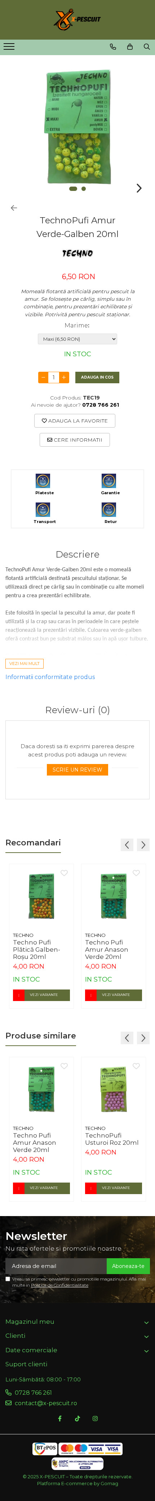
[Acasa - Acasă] (77, 19)
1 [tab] (73, 188)
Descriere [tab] (77, 554)
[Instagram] (95, 1419)
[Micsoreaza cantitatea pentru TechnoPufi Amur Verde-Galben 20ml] (43, 377)
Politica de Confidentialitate (59, 1285)
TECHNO (23, 935)
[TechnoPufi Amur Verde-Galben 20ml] (77, 127)
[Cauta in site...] (147, 47)
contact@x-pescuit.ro (45, 1403)
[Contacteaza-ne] (113, 47)
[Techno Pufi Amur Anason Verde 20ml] (113, 896)
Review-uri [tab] (77, 710)
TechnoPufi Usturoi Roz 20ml (112, 1139)
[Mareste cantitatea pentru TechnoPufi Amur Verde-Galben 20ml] (64, 377)
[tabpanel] (77, 127)
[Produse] (10, 48)
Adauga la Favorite (77, 420)
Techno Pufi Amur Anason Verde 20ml (106, 949)
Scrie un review (77, 770)
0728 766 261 (32, 1392)
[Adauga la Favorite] (64, 873)
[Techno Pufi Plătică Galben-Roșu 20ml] (41, 896)
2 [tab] (83, 188)
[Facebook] (60, 1419)
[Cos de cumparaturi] (130, 47)
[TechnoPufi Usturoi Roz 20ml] (113, 1089)
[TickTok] (77, 1419)
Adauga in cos (97, 377)
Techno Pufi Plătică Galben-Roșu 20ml (36, 949)
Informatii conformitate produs (50, 677)
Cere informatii (77, 440)
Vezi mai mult (24, 663)
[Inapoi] (10, 208)
